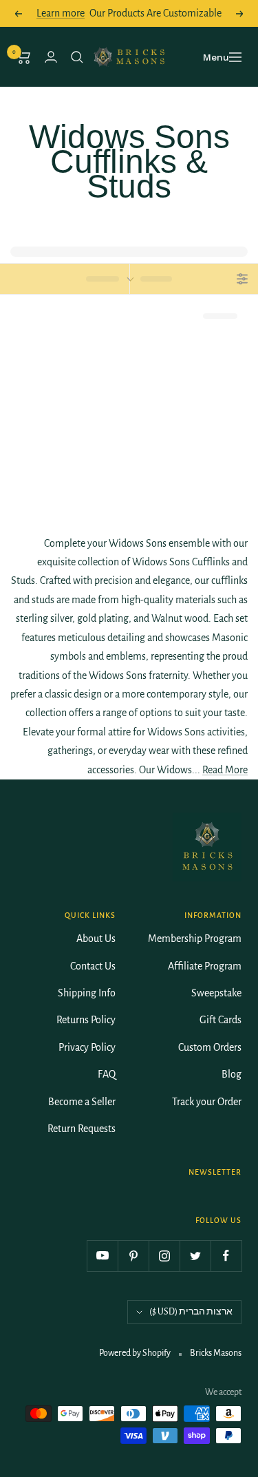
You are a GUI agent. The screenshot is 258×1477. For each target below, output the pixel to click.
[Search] (77, 57)
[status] (64, 279)
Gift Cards (220, 1019)
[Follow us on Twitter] (195, 1255)
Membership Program (194, 938)
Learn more (60, 13)
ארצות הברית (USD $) (191, 1312)
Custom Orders (209, 1047)
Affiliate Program (204, 966)
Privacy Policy (87, 1047)
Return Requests (81, 1128)
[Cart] (24, 57)
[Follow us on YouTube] (102, 1255)
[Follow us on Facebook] (226, 1255)
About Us (96, 938)
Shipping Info (87, 992)
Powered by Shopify (135, 1353)
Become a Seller (82, 1101)
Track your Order (206, 1101)
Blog (231, 1074)
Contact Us (93, 966)
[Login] (51, 57)
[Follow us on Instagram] (164, 1255)
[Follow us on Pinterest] (133, 1255)
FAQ (107, 1074)
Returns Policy (86, 1019)
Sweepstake (216, 992)
